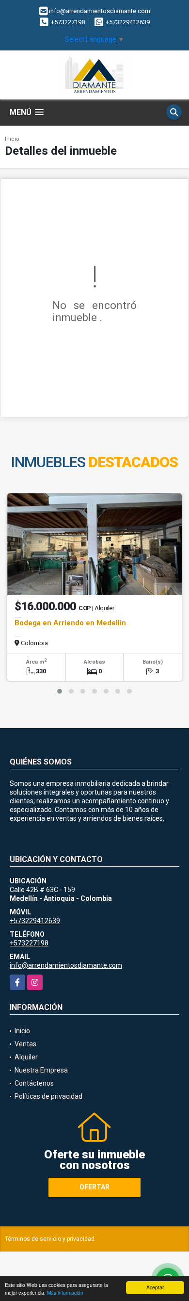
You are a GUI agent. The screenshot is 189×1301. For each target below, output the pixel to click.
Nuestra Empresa (41, 1070)
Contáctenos (34, 1083)
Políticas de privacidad (48, 1096)
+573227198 (68, 22)
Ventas (25, 1044)
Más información (65, 1292)
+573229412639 (128, 22)
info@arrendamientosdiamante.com (66, 965)
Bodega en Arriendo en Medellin (70, 622)
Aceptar (155, 1287)
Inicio (12, 139)
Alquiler (26, 1057)
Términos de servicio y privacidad (49, 1239)
